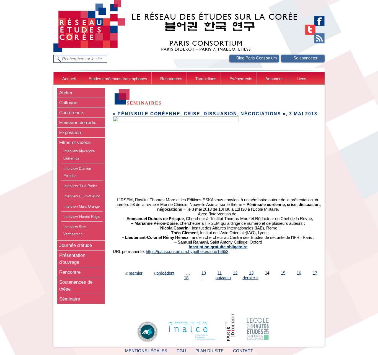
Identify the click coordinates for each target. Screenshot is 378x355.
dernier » (250, 277)
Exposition (70, 132)
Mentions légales (146, 350)
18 (186, 277)
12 (235, 272)
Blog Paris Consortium (256, 58)
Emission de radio (77, 122)
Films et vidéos (75, 142)
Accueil (69, 78)
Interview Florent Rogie (81, 217)
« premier (134, 272)
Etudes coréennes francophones (118, 78)
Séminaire (69, 298)
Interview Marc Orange (81, 206)
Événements (240, 78)
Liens (301, 78)
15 (283, 272)
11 (220, 272)
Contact (243, 350)
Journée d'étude (75, 245)
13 (251, 272)
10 (203, 272)
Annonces (274, 78)
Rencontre (70, 272)
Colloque (68, 102)
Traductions (205, 78)
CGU (181, 350)
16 (299, 272)
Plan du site (209, 350)
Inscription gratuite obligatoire (218, 246)
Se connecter (305, 58)
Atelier (66, 92)
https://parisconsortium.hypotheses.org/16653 (187, 251)
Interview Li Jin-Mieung (81, 196)
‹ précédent (164, 272)
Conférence (71, 112)
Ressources (171, 78)
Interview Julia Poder (80, 186)
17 (315, 272)
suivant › (223, 277)
